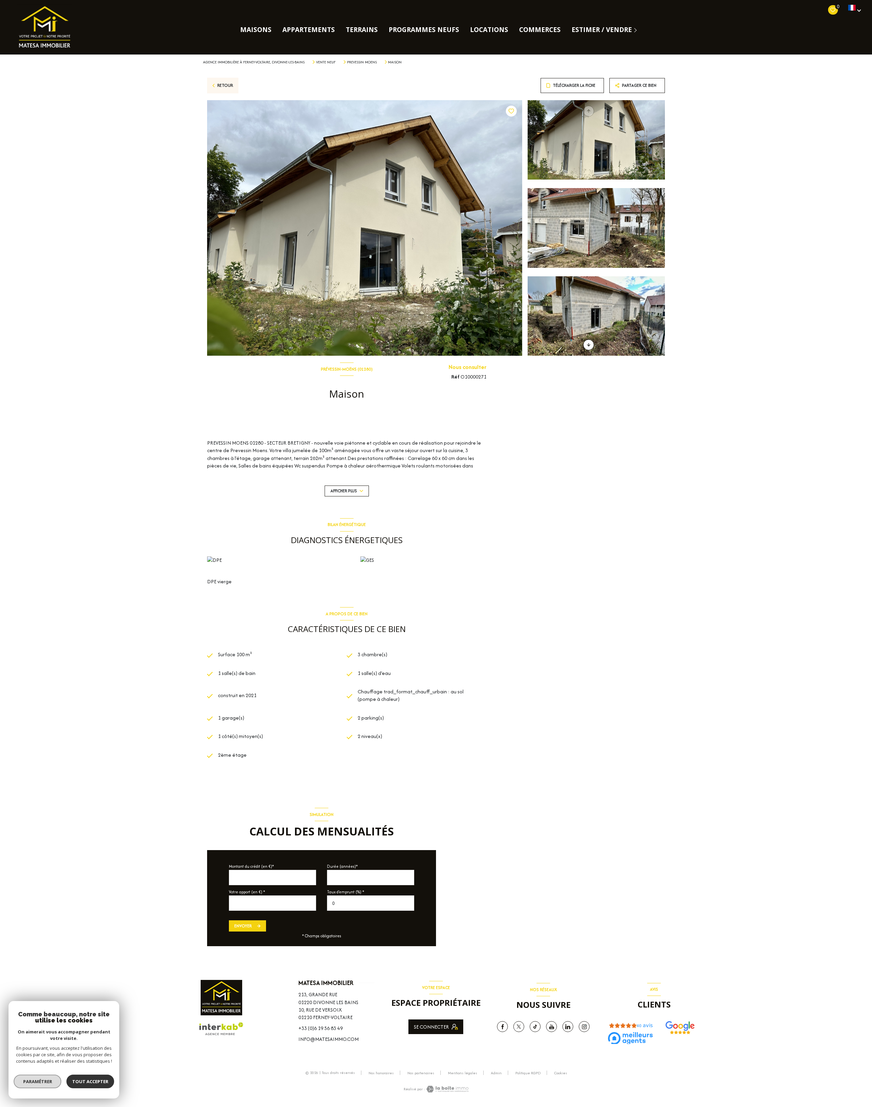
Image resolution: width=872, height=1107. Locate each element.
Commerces (540, 30)
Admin (496, 1073)
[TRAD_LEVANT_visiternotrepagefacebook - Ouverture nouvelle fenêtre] (502, 1026)
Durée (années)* (342, 866)
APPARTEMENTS (308, 30)
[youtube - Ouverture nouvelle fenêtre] (551, 1026)
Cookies (560, 1073)
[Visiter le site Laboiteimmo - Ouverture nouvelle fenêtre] (447, 1089)
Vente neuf (326, 62)
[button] (588, 344)
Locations (489, 30)
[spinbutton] (370, 903)
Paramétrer (37, 1081)
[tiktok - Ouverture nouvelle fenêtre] (535, 1026)
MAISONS (255, 30)
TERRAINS (362, 30)
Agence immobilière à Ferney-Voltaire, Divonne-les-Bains (254, 62)
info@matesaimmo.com (328, 1039)
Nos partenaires (420, 1073)
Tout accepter (90, 1081)
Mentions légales (462, 1073)
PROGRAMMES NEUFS (424, 30)
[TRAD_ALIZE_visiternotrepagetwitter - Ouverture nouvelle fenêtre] (518, 1026)
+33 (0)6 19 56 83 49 (320, 1028)
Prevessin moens (362, 62)
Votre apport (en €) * (247, 892)
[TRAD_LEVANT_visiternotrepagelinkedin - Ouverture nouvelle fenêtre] (567, 1026)
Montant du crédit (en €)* (251, 866)
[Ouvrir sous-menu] (636, 29)
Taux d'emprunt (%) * (345, 892)
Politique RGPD (528, 1073)
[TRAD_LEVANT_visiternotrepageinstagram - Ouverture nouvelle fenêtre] (584, 1026)
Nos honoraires (381, 1073)
